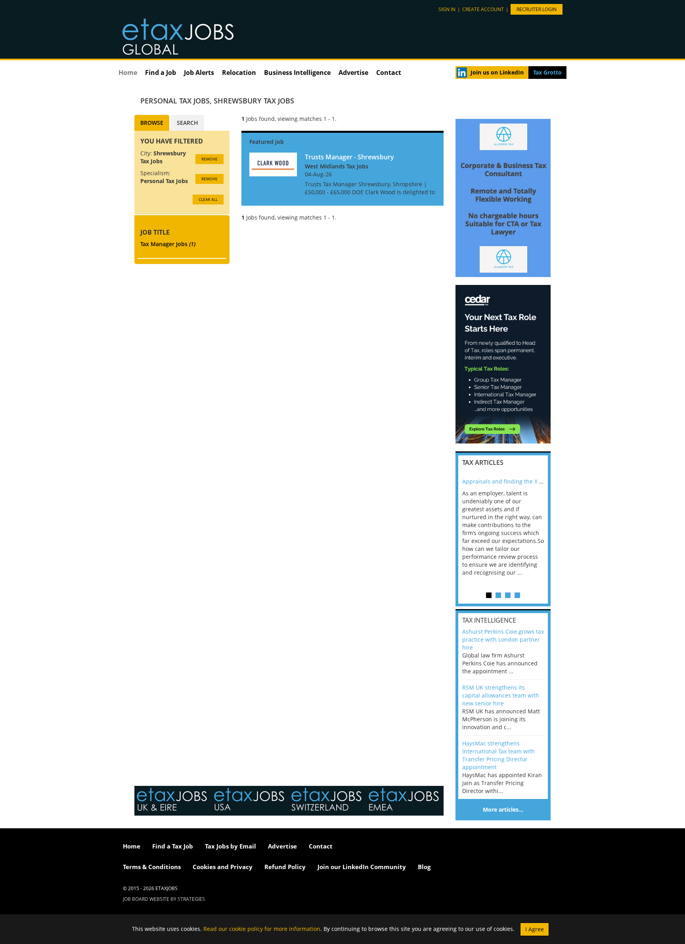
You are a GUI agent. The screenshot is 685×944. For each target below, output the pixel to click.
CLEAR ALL (208, 199)
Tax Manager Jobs (167, 244)
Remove (209, 159)
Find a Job (160, 72)
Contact (388, 72)
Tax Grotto (547, 72)
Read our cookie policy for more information (261, 928)
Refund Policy (285, 867)
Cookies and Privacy (223, 867)
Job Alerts (199, 72)
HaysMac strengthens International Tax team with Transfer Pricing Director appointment (498, 755)
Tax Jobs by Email (230, 846)
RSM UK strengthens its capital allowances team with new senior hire (500, 695)
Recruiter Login (537, 9)
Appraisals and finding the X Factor (508, 481)
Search (187, 122)
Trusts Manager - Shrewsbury (349, 157)
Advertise (353, 72)
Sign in (446, 9)
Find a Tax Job (172, 846)
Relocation (239, 72)
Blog (424, 867)
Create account (483, 9)
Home (128, 72)
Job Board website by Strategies (164, 899)
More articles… (503, 809)
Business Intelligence (297, 72)
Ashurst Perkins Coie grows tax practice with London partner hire (503, 639)
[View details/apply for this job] (273, 163)
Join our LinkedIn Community (362, 867)
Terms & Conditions (152, 867)
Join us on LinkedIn (497, 72)
